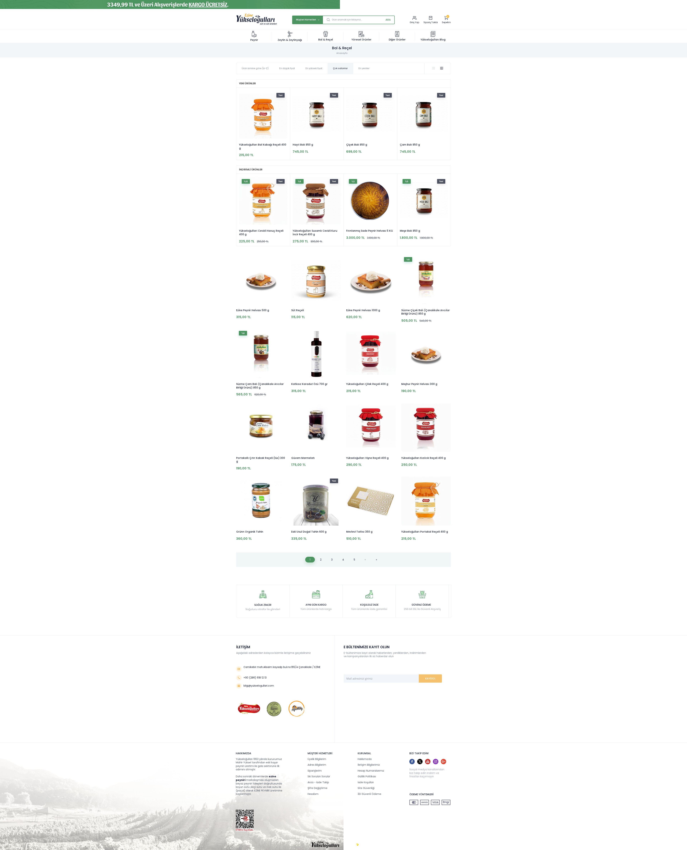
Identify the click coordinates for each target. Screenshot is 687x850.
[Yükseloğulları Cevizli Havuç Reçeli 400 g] (263, 201)
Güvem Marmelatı (303, 458)
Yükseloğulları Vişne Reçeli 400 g (367, 458)
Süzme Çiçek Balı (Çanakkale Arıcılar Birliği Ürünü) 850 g (425, 312)
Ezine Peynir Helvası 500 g (252, 310)
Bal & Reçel (325, 39)
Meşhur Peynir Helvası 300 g (419, 384)
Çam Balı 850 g (410, 144)
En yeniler (364, 68)
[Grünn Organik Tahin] (261, 501)
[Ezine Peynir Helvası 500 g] (261, 279)
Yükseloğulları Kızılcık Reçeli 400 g (423, 458)
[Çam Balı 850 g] (424, 114)
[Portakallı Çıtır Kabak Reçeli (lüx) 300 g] (261, 427)
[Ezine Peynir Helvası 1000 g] (371, 279)
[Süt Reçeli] (316, 279)
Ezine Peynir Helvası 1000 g (363, 310)
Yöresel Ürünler (361, 39)
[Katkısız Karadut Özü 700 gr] (316, 353)
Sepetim (446, 22)
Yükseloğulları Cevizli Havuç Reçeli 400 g (261, 232)
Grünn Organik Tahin (249, 531)
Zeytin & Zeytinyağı (290, 40)
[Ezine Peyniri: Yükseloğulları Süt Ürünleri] (256, 24)
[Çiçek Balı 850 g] (370, 114)
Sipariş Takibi (430, 22)
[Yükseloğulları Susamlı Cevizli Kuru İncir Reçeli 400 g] (317, 201)
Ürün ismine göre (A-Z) (255, 68)
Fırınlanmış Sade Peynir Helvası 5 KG (369, 231)
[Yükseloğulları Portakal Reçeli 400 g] (426, 501)
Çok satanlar (340, 68)
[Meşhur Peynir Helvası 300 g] (426, 353)
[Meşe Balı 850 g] (424, 201)
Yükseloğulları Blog (433, 39)
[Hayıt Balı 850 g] (317, 114)
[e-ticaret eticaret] (357, 844)
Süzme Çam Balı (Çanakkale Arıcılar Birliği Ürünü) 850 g (260, 385)
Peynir (254, 40)
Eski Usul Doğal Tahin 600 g (309, 531)
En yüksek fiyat (314, 68)
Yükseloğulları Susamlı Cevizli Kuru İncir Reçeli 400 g (315, 232)
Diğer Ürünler (397, 39)
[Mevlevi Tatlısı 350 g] (371, 501)
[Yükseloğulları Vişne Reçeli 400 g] (371, 427)
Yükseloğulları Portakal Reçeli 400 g (424, 531)
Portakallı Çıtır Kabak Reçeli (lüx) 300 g (260, 459)
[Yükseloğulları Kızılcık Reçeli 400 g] (426, 427)
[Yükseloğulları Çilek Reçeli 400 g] (371, 353)
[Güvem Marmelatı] (316, 427)
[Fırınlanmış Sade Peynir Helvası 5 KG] (370, 201)
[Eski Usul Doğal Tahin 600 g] (316, 501)
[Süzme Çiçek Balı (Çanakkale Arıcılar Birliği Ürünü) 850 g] (426, 279)
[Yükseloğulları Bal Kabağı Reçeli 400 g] (263, 114)
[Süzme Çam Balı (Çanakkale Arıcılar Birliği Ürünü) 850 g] (261, 353)
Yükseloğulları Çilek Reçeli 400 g (367, 384)
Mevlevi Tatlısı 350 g (359, 531)
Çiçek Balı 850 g (356, 144)
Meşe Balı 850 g (410, 231)
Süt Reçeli (297, 310)
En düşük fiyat (287, 68)
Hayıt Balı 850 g (303, 144)
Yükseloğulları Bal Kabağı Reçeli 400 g (262, 146)
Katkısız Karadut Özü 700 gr (309, 384)
